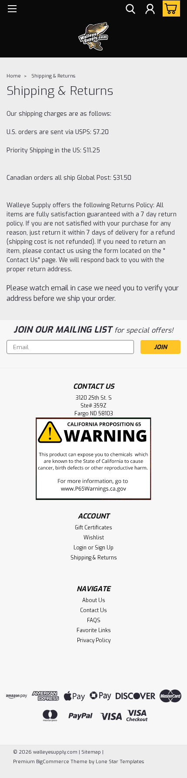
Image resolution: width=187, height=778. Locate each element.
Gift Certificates (93, 527)
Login (80, 547)
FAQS (93, 620)
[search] (130, 10)
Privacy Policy (93, 640)
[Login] (150, 10)
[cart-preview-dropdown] (169, 8)
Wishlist (93, 537)
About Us (93, 600)
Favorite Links (94, 630)
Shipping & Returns (53, 76)
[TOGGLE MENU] (12, 9)
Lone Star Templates (120, 761)
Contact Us (93, 610)
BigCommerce (52, 761)
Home (14, 76)
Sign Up (104, 547)
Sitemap (91, 752)
